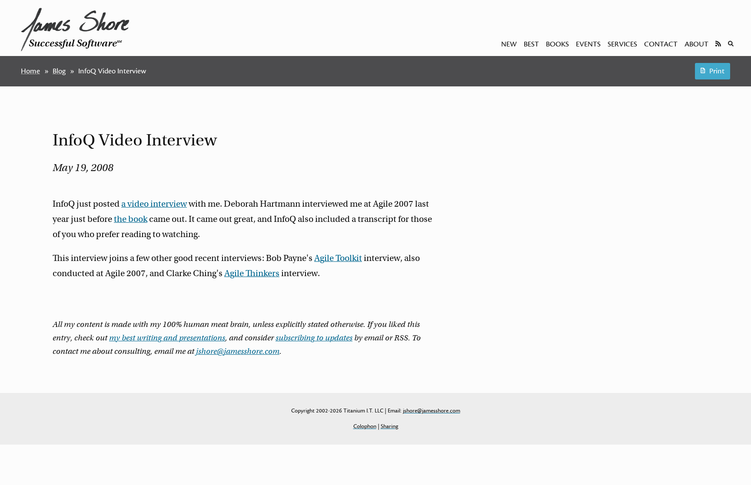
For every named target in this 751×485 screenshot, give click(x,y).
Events (588, 44)
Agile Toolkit (338, 258)
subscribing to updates (314, 338)
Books (557, 44)
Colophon (364, 426)
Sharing (389, 426)
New (509, 44)
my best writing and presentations (167, 338)
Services (622, 44)
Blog (59, 71)
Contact (661, 44)
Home (30, 71)
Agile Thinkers (251, 273)
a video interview (154, 203)
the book (130, 219)
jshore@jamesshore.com (237, 351)
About (696, 44)
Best (531, 44)
